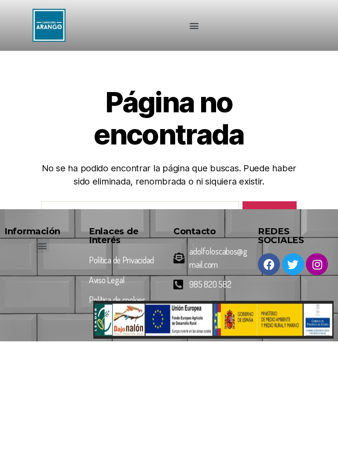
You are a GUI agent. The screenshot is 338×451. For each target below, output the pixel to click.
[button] (194, 25)
